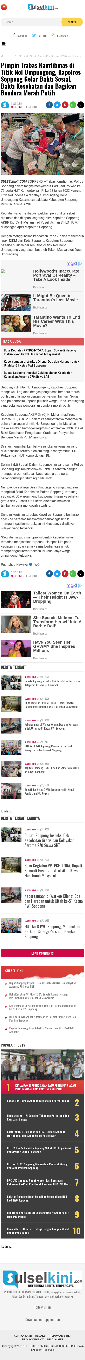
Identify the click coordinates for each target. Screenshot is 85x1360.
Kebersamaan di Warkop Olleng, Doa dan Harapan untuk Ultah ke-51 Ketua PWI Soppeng (51, 726)
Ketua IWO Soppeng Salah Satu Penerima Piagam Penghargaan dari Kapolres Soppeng (45, 1087)
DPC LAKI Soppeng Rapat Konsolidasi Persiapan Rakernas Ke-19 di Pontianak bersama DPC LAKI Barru (39, 1182)
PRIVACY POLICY (33, 1339)
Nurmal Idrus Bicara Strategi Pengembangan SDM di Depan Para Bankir (38, 1231)
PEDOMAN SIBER (60, 1335)
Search (72, 22)
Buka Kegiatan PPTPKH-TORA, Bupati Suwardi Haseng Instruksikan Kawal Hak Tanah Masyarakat (51, 704)
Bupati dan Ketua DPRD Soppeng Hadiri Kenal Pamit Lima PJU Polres (49, 791)
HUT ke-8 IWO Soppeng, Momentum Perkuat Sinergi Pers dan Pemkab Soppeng (48, 748)
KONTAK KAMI (23, 1335)
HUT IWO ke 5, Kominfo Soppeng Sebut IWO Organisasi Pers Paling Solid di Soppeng (39, 1150)
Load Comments (42, 953)
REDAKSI (40, 1335)
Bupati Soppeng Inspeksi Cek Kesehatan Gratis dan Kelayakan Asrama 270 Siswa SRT (52, 683)
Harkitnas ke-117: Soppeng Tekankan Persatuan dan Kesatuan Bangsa (38, 1117)
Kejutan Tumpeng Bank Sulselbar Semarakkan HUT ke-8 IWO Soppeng (52, 769)
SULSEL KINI (16, 107)
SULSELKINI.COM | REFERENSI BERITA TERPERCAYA (53, 1346)
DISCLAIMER (55, 1339)
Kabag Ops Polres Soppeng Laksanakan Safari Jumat (38, 1101)
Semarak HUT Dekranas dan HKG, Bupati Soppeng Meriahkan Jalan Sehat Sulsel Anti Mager (36, 1133)
